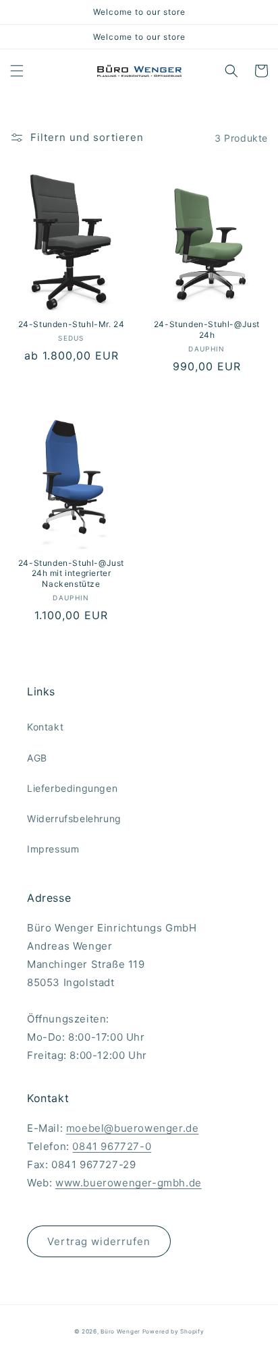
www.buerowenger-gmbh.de (128, 1182)
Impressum (53, 849)
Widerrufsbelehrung (74, 818)
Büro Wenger (121, 1331)
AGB (37, 758)
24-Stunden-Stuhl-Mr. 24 (71, 324)
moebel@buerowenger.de (132, 1128)
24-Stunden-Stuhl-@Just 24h (207, 329)
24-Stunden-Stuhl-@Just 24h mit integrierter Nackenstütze (71, 573)
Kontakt (45, 726)
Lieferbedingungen (72, 788)
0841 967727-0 (111, 1146)
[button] (17, 71)
